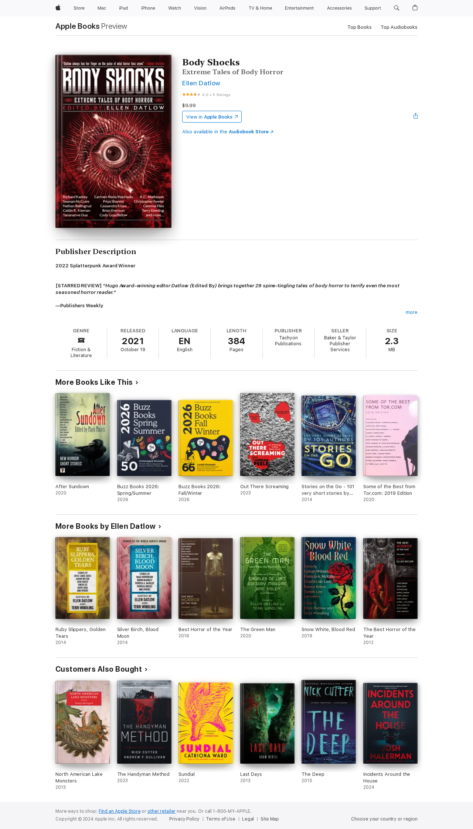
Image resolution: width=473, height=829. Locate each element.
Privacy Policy (184, 819)
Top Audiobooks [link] (399, 27)
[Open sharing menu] (415, 116)
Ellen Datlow (201, 83)
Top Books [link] (359, 27)
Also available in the (225, 131)
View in (209, 117)
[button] (396, 8)
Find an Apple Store (120, 811)
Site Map (270, 819)
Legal (248, 819)
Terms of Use (220, 819)
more (412, 312)
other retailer (161, 811)
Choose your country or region (384, 819)
